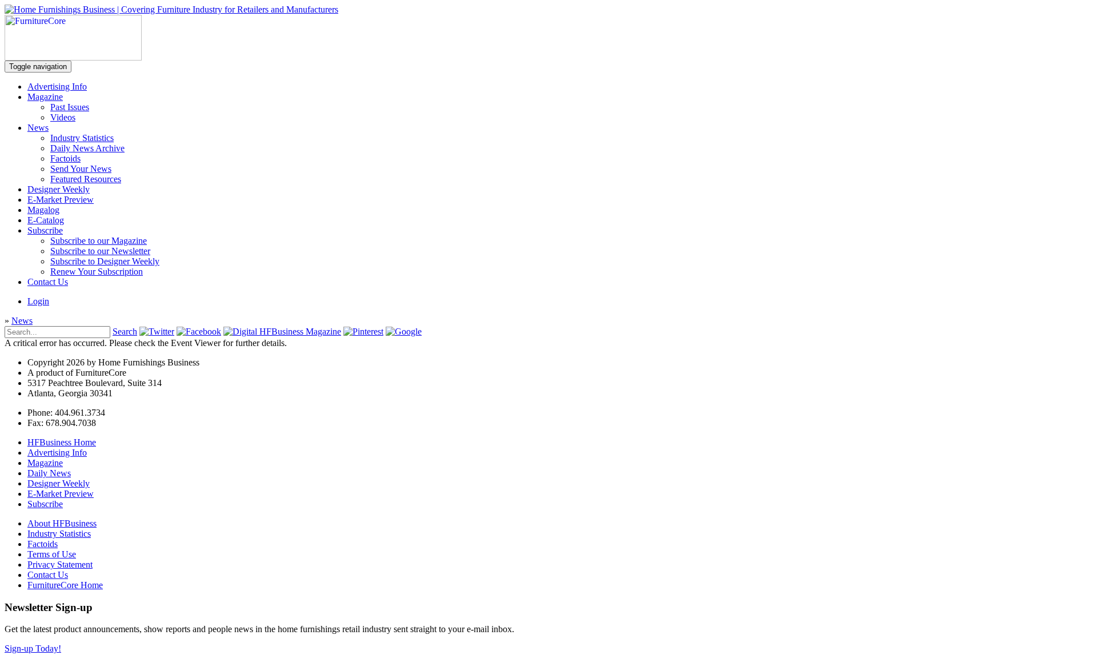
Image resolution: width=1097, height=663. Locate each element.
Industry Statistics (82, 138)
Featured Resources (85, 179)
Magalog (43, 210)
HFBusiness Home (61, 442)
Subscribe (45, 230)
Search (125, 331)
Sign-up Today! (33, 648)
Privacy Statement (60, 564)
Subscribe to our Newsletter (100, 251)
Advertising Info (57, 86)
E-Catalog (45, 220)
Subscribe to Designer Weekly (104, 261)
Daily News (49, 473)
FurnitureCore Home (65, 585)
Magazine (45, 97)
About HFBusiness (62, 523)
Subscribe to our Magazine (98, 241)
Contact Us (47, 282)
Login (38, 301)
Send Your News (80, 169)
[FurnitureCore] (73, 57)
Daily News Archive (87, 148)
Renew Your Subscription (96, 271)
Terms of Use (51, 554)
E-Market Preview (60, 199)
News (38, 127)
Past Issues (69, 107)
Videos (62, 117)
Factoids (65, 158)
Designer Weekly (58, 189)
